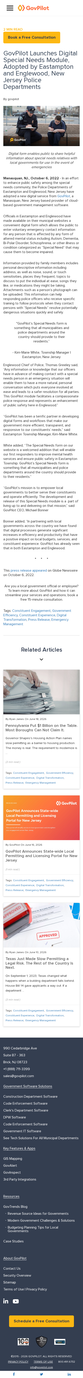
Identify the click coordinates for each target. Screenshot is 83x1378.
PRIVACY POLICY (18, 1362)
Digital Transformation (50, 778)
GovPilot (63, 196)
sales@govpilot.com (18, 1076)
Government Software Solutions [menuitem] (27, 1086)
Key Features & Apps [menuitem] (19, 1148)
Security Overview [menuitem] (17, 1275)
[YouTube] (16, 1301)
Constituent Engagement (31, 610)
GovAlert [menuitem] (10, 1165)
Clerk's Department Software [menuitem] (25, 1110)
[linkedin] (69, 1374)
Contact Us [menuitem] (12, 1268)
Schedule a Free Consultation (41, 1321)
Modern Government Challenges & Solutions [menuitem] (41, 1220)
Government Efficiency (59, 773)
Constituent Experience (37, 615)
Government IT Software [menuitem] (22, 1131)
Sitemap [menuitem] (9, 1282)
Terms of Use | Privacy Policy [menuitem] (25, 1289)
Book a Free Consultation (32, 38)
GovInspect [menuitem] (12, 1172)
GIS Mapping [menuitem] (12, 1158)
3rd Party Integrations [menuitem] (19, 1179)
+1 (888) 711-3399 (16, 1069)
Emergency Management (40, 783)
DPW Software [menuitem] (14, 1117)
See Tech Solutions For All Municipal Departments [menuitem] (41, 1138)
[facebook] (14, 1374)
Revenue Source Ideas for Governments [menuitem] (38, 1213)
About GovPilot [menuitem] (15, 1258)
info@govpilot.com (41, 1367)
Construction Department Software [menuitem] (30, 1096)
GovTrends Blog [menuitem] (15, 1206)
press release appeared (29, 570)
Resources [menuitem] (11, 1196)
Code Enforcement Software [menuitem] (25, 1103)
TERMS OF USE (43, 1362)
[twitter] (41, 1374)
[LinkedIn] (5, 1301)
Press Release (39, 619)
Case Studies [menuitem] (13, 1241)
